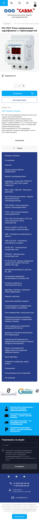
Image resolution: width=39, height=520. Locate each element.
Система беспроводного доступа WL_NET (18, 271)
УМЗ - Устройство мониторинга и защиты (18, 235)
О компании (9, 160)
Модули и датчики (12, 296)
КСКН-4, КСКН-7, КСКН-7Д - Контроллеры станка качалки (17, 228)
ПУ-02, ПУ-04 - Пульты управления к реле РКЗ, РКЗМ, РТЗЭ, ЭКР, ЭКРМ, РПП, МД (19, 263)
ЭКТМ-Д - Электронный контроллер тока (14, 255)
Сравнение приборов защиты (17, 301)
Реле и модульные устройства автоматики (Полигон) (17, 327)
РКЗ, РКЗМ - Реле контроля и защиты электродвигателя (17, 206)
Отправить (19, 466)
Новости (8, 165)
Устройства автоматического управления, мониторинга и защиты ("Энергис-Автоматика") (19, 341)
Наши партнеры (11, 357)
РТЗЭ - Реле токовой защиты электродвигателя (17, 213)
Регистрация (10, 378)
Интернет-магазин (12, 156)
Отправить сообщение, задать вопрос (17, 363)
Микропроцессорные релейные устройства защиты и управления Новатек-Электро (18, 319)
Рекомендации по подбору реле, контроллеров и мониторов (18, 307)
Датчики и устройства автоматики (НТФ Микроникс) (18, 334)
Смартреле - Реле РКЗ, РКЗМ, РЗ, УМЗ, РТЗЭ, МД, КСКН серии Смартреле (18, 183)
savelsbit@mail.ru (21, 497)
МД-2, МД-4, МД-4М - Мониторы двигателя (18, 191)
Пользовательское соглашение (17, 373)
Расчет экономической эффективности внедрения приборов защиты (16, 350)
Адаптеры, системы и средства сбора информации (17, 291)
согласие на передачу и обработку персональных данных (18, 451)
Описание (19, 140)
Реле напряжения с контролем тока (19, 313)
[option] (19, 52)
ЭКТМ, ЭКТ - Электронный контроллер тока (15, 248)
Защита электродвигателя (15, 176)
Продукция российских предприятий (14, 171)
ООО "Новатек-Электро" (11, 111)
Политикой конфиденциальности (15, 455)
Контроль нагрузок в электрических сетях (13, 284)
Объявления (10, 368)
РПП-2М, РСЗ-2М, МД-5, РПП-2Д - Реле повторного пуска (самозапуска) (19, 221)
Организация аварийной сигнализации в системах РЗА (17, 277)
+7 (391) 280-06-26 (21, 486)
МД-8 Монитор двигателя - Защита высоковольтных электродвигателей (19, 199)
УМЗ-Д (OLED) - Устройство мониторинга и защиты (16, 242)
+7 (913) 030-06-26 (21, 483)
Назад (19, 148)
